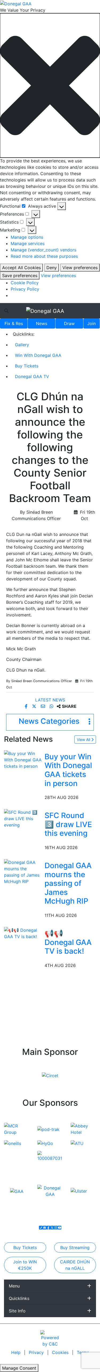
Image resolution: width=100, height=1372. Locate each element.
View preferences (80, 267)
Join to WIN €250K (25, 1265)
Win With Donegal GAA (38, 355)
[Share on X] (35, 706)
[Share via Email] (43, 706)
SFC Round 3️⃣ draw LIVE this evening (68, 824)
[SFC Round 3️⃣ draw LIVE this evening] (23, 818)
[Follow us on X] (52, 1227)
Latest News (50, 700)
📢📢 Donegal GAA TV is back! (68, 942)
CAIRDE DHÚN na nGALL (75, 1265)
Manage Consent (19, 1368)
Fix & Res (14, 323)
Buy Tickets (26, 365)
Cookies (60, 1352)
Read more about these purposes (44, 256)
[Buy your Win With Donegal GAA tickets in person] (23, 759)
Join (91, 323)
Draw (69, 323)
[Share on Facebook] (27, 706)
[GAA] (16, 1190)
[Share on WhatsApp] (52, 706)
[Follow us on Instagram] (56, 1227)
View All (84, 739)
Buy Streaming (75, 1247)
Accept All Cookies (21, 267)
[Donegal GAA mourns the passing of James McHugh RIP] (23, 871)
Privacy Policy (25, 289)
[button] (50, 85)
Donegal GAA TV (32, 376)
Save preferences (19, 275)
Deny (51, 267)
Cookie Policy (25, 282)
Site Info (17, 1310)
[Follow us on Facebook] (48, 1227)
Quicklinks (19, 1298)
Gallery (22, 344)
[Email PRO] (44, 1227)
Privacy (37, 1352)
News (41, 323)
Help (16, 1352)
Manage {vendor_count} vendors (43, 249)
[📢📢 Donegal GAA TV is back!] (23, 932)
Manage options (27, 237)
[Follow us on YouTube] (59, 1227)
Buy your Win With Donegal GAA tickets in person (68, 770)
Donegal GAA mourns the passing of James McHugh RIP (68, 883)
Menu (14, 1286)
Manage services (28, 243)
